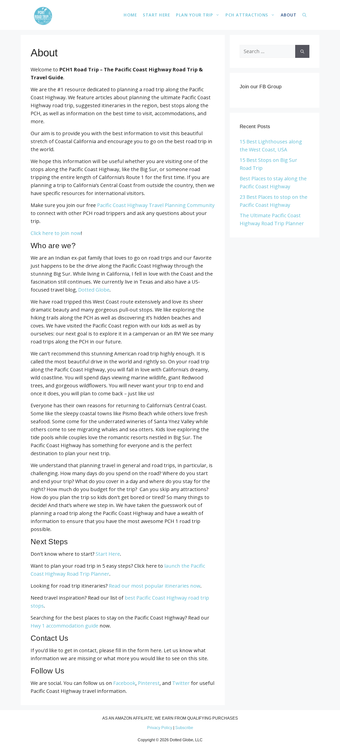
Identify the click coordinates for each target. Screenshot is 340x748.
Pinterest (149, 683)
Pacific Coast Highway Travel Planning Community (156, 205)
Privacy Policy (159, 728)
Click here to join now (56, 233)
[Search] (302, 51)
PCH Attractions (247, 15)
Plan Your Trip (194, 15)
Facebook (124, 683)
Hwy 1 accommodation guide (64, 625)
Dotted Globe (94, 289)
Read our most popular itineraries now (154, 585)
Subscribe (184, 728)
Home (130, 15)
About (289, 15)
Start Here (156, 15)
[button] (304, 14)
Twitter (181, 683)
